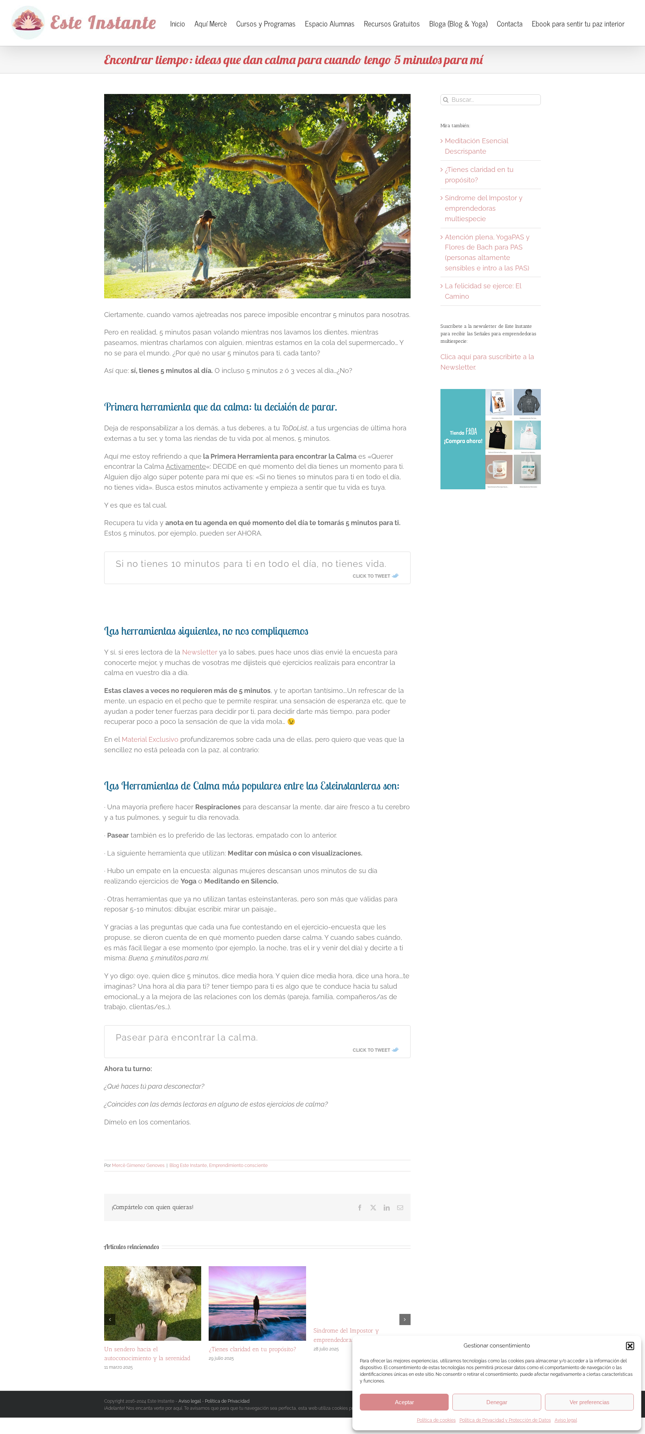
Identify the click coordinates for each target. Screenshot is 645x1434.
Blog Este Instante (188, 1165)
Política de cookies (436, 1420)
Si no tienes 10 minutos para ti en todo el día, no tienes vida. (251, 563)
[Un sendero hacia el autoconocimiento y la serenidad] (152, 1270)
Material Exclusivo (150, 739)
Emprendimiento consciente (238, 1165)
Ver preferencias (590, 1402)
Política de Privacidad (227, 1399)
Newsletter (200, 652)
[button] (630, 1346)
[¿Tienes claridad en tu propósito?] (257, 1270)
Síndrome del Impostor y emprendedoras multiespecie (484, 208)
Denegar (496, 1402)
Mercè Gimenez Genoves (138, 1165)
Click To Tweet (371, 576)
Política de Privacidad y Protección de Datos (505, 1420)
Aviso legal (566, 1420)
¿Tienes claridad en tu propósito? (252, 1349)
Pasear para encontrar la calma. (187, 1037)
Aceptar (404, 1402)
